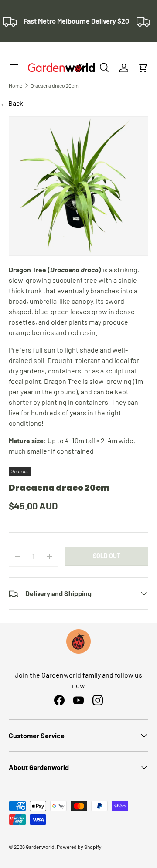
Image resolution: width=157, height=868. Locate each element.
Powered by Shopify (79, 847)
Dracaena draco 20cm (54, 85)
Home (15, 85)
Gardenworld (40, 847)
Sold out (106, 555)
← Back (11, 103)
